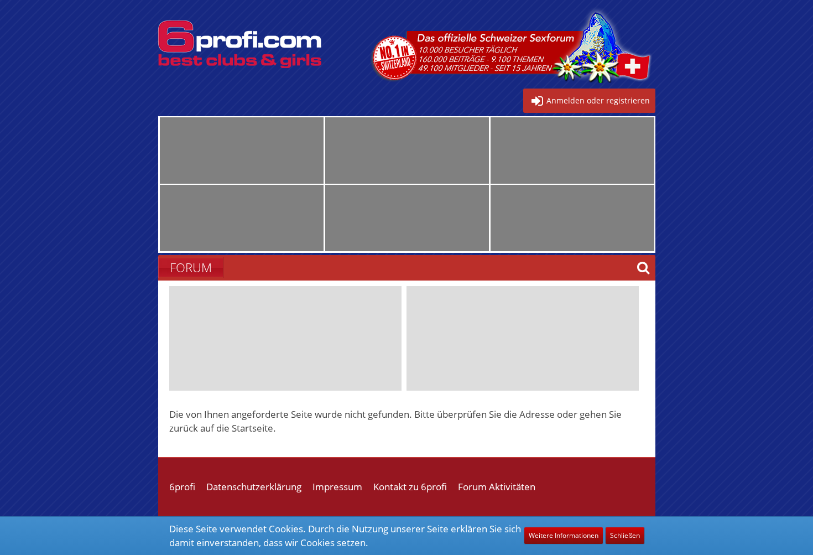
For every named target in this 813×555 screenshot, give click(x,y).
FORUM (191, 267)
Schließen (625, 535)
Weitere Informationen (563, 535)
